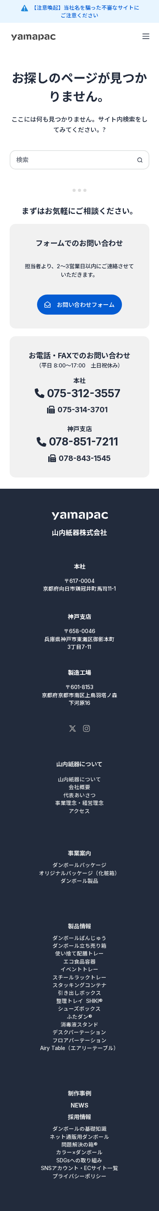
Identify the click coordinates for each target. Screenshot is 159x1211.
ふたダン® (79, 1017)
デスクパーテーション (79, 1032)
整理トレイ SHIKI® (79, 1001)
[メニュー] (145, 36)
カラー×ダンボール (79, 1152)
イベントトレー (79, 969)
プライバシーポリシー (79, 1176)
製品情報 (79, 926)
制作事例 (79, 1093)
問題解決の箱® (79, 1145)
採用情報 (79, 1117)
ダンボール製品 (79, 881)
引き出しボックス (79, 993)
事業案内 (79, 853)
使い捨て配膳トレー (79, 953)
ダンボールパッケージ (79, 865)
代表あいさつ (79, 795)
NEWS (79, 1105)
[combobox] (70, 159)
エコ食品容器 (79, 962)
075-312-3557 (83, 393)
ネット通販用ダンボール (79, 1137)
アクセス (79, 811)
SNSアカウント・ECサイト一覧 (79, 1168)
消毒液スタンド (79, 1024)
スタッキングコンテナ (79, 985)
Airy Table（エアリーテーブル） (79, 1048)
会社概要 (79, 787)
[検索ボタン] (140, 160)
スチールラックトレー (79, 977)
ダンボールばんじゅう (79, 938)
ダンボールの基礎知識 (79, 1129)
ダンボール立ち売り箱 (79, 946)
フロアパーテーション (79, 1040)
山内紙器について (79, 764)
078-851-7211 (83, 441)
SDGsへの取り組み (79, 1160)
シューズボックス (79, 1009)
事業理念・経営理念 (79, 803)
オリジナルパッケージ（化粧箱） (79, 873)
